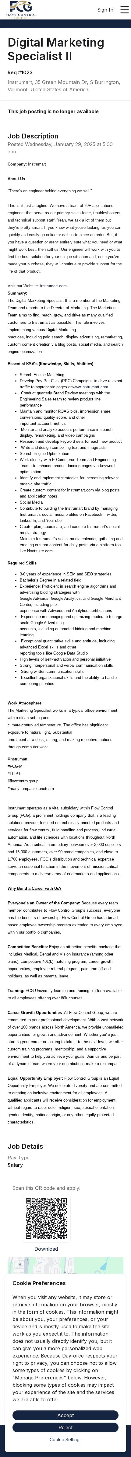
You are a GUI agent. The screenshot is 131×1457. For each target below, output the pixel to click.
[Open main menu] (124, 9)
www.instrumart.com (90, 387)
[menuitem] (21, 10)
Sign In (105, 10)
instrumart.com (53, 286)
